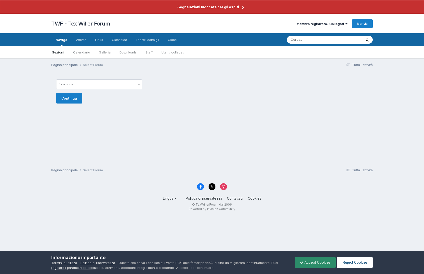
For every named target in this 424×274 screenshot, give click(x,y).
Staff (149, 52)
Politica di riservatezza (204, 198)
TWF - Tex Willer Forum (80, 23)
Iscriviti (362, 24)
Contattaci (235, 198)
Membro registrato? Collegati (320, 24)
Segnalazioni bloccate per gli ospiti (208, 7)
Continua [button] (69, 98)
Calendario (81, 52)
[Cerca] (367, 40)
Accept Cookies (317, 262)
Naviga (61, 40)
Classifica (119, 40)
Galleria (105, 52)
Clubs (172, 40)
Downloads (128, 52)
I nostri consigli (147, 40)
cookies (154, 263)
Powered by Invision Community (212, 209)
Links (99, 40)
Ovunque (348, 39)
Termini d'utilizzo (64, 263)
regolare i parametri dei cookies (75, 268)
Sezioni (58, 52)
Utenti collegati (172, 52)
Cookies (254, 198)
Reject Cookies (355, 262)
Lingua (168, 198)
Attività (81, 40)
